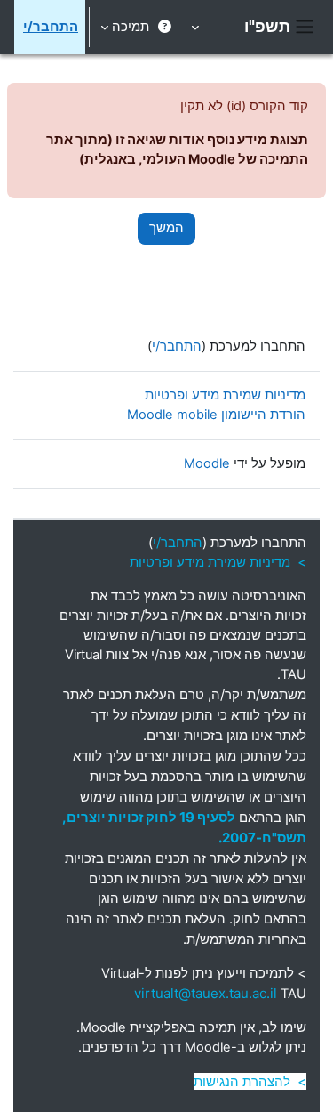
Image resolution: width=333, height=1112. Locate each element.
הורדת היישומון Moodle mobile (216, 415)
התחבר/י (50, 27)
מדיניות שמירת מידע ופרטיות (225, 395)
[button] (196, 27)
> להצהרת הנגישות (250, 1081)
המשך (166, 228)
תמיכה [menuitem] (130, 27)
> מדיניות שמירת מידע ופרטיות (218, 561)
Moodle (207, 463)
